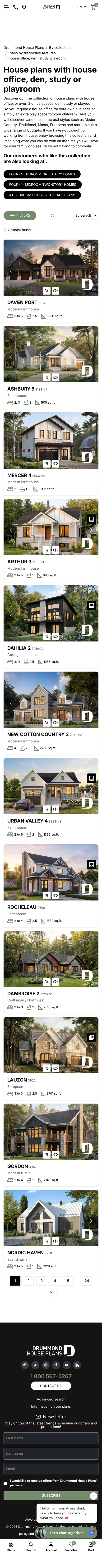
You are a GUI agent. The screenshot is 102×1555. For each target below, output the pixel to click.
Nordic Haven (25, 1252)
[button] (91, 270)
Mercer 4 (19, 475)
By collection (60, 47)
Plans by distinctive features (32, 53)
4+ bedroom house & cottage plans (42, 195)
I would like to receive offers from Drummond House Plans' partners (53, 1483)
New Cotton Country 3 (38, 734)
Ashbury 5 (20, 389)
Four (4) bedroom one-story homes (42, 174)
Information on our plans (51, 1406)
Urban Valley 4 (27, 821)
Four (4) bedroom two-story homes (42, 184)
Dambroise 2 (23, 993)
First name (14, 1438)
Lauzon (17, 1080)
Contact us (51, 1386)
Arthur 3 (19, 561)
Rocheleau (22, 907)
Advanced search (51, 1399)
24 (87, 1280)
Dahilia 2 (19, 648)
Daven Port (22, 302)
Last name (14, 1453)
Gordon (17, 1166)
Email (10, 1468)
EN (80, 7)
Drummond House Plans (24, 47)
